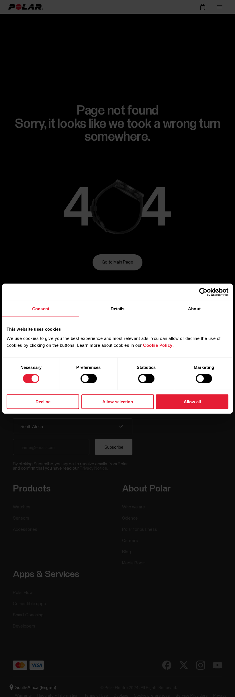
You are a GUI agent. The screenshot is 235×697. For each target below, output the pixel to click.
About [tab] (194, 308)
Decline (43, 401)
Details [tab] (118, 308)
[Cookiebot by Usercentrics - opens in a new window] (203, 292)
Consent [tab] (40, 308)
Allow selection (117, 401)
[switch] (89, 378)
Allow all (192, 401)
